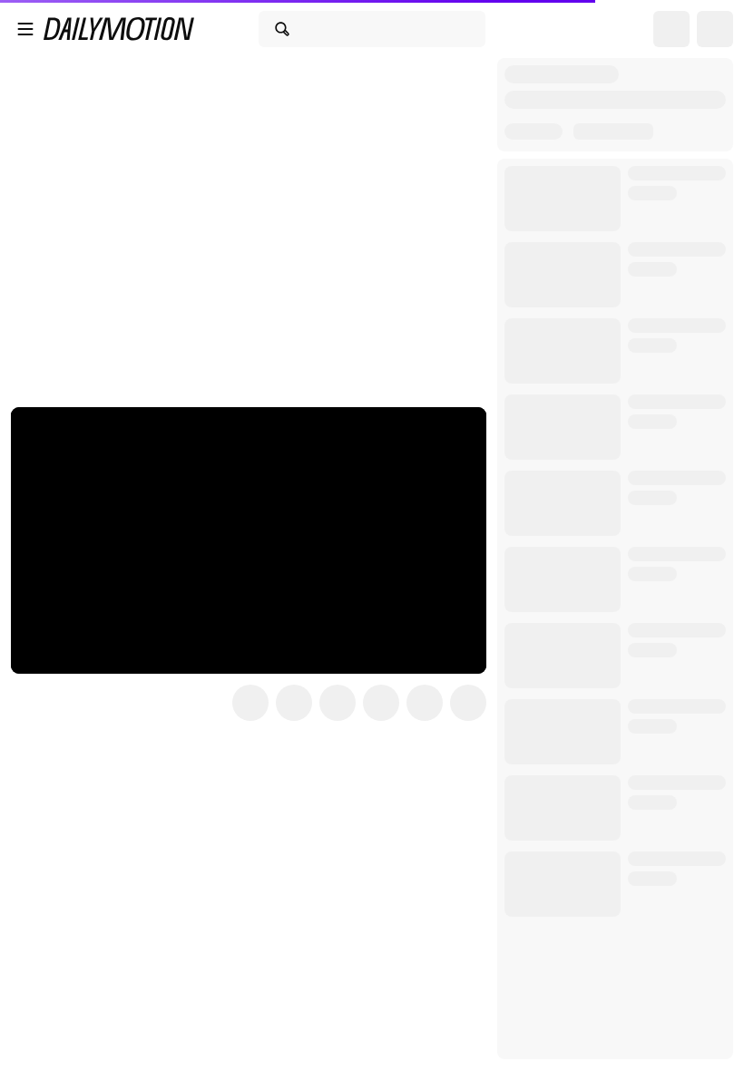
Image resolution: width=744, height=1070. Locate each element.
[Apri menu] (25, 29)
